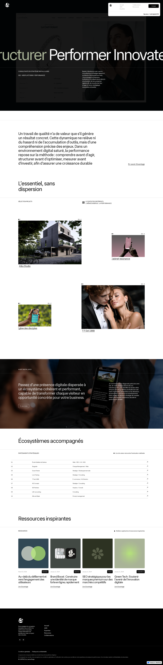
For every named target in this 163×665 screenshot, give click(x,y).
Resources (47, 633)
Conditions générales (24, 651)
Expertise (122, 9)
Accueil (122, 5)
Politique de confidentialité (39, 651)
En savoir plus (24, 406)
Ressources (136, 7)
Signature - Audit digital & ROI (151, 14)
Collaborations (136, 5)
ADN (121, 7)
